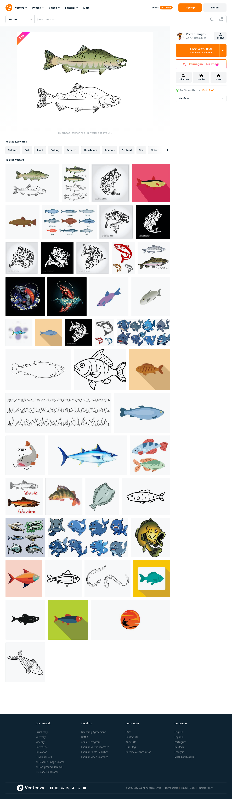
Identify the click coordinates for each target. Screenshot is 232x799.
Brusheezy (42, 732)
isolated (71, 150)
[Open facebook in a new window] (51, 787)
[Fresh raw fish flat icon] (68, 620)
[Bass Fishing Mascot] (150, 537)
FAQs (128, 732)
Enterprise (42, 747)
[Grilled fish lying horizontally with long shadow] (149, 369)
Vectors (19, 7)
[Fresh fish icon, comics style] (18, 332)
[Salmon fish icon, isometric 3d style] (108, 296)
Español (179, 737)
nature (155, 150)
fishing (55, 150)
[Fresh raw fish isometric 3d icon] (150, 296)
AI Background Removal (49, 767)
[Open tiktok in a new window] (73, 787)
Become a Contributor (138, 752)
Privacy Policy (188, 787)
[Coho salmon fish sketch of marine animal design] (24, 496)
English (178, 732)
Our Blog (131, 747)
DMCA (84, 737)
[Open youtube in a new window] (84, 787)
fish (27, 150)
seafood (127, 150)
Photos (36, 7)
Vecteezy (41, 737)
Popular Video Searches (94, 757)
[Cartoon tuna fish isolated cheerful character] (87, 455)
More (86, 7)
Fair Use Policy (205, 787)
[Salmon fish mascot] (123, 258)
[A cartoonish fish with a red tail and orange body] (23, 578)
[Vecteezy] (8, 7)
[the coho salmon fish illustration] (25, 296)
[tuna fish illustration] (25, 537)
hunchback (90, 150)
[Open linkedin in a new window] (62, 787)
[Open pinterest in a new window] (67, 787)
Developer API (44, 757)
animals (110, 150)
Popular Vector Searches (95, 747)
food (40, 150)
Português (180, 742)
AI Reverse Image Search (50, 762)
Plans (155, 7)
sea (141, 150)
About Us (131, 742)
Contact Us (132, 737)
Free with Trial (201, 50)
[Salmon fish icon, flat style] (151, 183)
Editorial (70, 7)
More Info (184, 98)
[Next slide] (164, 150)
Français (179, 752)
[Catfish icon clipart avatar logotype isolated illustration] (25, 455)
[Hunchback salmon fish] (32, 183)
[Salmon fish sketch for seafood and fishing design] (154, 258)
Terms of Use (171, 787)
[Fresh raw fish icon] (25, 620)
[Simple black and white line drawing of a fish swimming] (63, 578)
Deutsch (179, 747)
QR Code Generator (47, 772)
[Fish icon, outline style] (25, 662)
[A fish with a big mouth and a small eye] (100, 369)
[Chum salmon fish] (75, 183)
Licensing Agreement (93, 732)
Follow (220, 37)
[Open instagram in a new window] (56, 787)
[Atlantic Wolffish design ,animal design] (143, 332)
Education (41, 752)
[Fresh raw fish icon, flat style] (151, 578)
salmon (12, 150)
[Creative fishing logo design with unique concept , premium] (130, 620)
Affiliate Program (90, 742)
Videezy (40, 742)
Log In (215, 7)
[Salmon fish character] (104, 332)
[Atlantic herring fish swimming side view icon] (48, 332)
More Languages (184, 756)
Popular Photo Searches (94, 752)
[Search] (212, 19)
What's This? (208, 90)
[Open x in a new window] (78, 787)
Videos (53, 7)
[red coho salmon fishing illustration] (67, 296)
